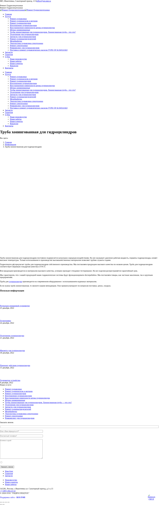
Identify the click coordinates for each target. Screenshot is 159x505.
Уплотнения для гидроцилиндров (19, 405)
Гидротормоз (5, 321)
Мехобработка (11, 411)
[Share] (3, 502)
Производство (11, 480)
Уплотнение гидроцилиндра (12, 336)
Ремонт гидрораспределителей (18, 409)
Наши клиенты (11, 482)
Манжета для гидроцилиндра (12, 350)
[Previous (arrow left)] (1, 504)
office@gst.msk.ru (44, 1)
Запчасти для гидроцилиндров (18, 407)
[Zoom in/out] (8, 502)
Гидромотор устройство (10, 380)
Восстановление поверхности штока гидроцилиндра (27, 398)
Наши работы (11, 484)
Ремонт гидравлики (13, 389)
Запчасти (9, 476)
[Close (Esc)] (1, 502)
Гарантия (9, 473)
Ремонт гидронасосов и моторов (19, 391)
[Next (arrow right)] (3, 504)
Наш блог (9, 471)
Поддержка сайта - (12, 497)
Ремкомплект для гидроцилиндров (19, 418)
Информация (10, 144)
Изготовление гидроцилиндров (18, 396)
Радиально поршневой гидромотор (15, 306)
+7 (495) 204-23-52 (8, 3)
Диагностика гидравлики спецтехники (21, 414)
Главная (8, 142)
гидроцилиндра (15, 281)
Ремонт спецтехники (14, 416)
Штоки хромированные (15, 400)
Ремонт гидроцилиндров (15, 393)
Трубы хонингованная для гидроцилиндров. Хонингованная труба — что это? (38, 402)
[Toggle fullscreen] (6, 502)
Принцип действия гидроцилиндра (15, 365)
